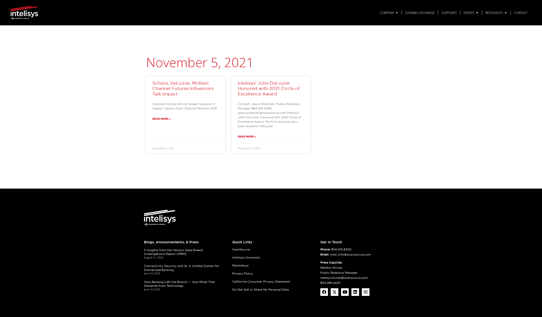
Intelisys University (246, 257)
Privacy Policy (242, 273)
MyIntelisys (240, 265)
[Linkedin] (355, 292)
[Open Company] (396, 12)
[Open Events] (477, 12)
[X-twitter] (334, 292)
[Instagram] (365, 292)
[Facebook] (324, 292)
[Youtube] (345, 292)
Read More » (161, 119)
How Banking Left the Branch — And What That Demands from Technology (179, 284)
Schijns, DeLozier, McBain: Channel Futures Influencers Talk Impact (183, 88)
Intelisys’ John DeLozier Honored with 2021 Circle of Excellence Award (269, 88)
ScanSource (241, 249)
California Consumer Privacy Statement (261, 281)
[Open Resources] (505, 12)
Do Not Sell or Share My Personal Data (260, 289)
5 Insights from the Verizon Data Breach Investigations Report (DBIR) (173, 252)
